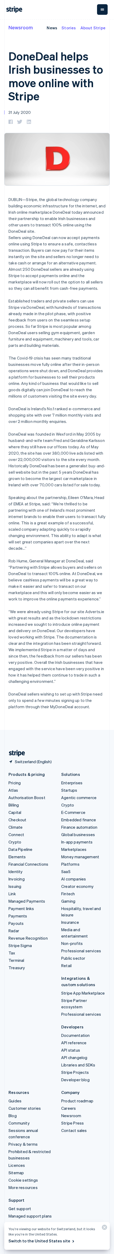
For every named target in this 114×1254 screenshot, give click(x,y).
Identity (15, 871)
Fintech (68, 893)
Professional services (81, 950)
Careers (68, 1108)
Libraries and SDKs (78, 1064)
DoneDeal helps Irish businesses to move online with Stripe (55, 76)
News (52, 27)
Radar (13, 930)
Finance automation (79, 827)
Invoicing (16, 879)
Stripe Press (72, 1123)
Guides (14, 1100)
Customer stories (24, 1108)
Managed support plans (30, 1216)
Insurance (70, 922)
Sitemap (16, 1172)
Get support (19, 1208)
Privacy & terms (23, 1144)
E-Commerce (73, 812)
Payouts (16, 923)
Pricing (14, 782)
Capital (14, 812)
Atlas (13, 790)
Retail (66, 965)
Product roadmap (77, 1100)
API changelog (74, 1057)
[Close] (104, 1228)
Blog (12, 1115)
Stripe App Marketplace (83, 993)
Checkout (17, 819)
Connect (16, 834)
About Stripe (93, 27)
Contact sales (74, 1130)
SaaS (66, 871)
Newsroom (20, 27)
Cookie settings (23, 1180)
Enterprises (71, 782)
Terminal (16, 960)
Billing (13, 805)
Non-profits (72, 943)
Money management (80, 856)
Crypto (14, 842)
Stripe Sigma (20, 945)
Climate (15, 827)
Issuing (14, 886)
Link (12, 893)
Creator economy (77, 886)
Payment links (21, 908)
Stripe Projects (75, 1072)
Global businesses (78, 834)
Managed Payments (26, 901)
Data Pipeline (20, 849)
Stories (69, 27)
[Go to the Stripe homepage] (15, 753)
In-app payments (77, 842)
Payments (17, 916)
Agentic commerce (79, 797)
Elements (17, 856)
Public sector (73, 958)
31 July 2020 (19, 112)
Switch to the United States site (39, 1240)
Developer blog (75, 1079)
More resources (23, 1187)
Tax (11, 952)
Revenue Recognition (28, 938)
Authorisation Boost (26, 797)
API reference (74, 1042)
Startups (69, 790)
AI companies (73, 879)
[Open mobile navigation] (102, 9)
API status (70, 1050)
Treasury (16, 967)
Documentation (75, 1035)
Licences (16, 1165)
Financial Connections (28, 864)
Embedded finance (78, 819)
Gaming (68, 901)
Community (19, 1123)
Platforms (70, 864)
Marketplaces (73, 849)
